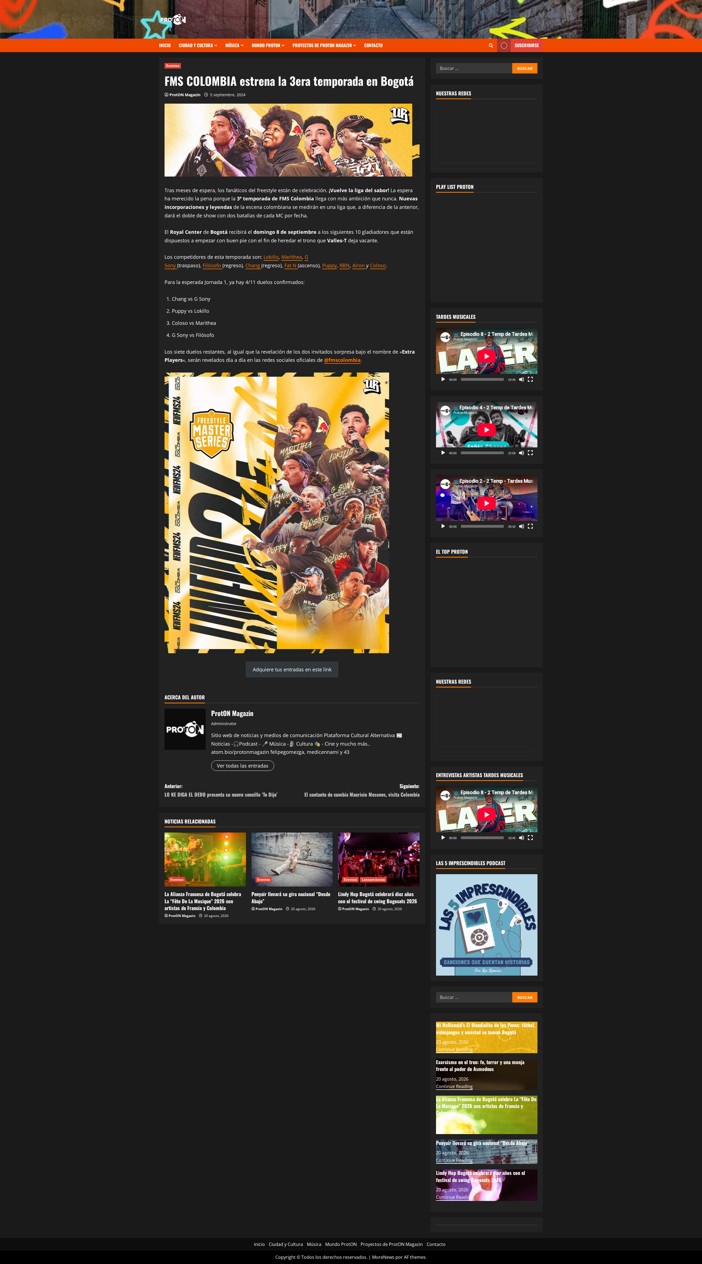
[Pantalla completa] (530, 379)
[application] (486, 356)
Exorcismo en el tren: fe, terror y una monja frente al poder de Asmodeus (480, 1065)
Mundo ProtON (266, 45)
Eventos (172, 65)
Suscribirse (527, 45)
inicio (165, 45)
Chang (253, 265)
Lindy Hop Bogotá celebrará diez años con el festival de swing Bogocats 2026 (377, 897)
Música (232, 45)
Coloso (378, 265)
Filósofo (212, 265)
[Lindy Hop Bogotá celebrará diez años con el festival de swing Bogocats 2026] (379, 860)
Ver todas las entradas (242, 765)
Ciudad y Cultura (196, 45)
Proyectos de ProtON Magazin (322, 45)
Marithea (291, 257)
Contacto (373, 45)
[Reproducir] (443, 379)
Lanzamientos (373, 879)
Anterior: (221, 790)
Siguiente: (362, 790)
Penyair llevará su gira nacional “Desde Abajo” (290, 897)
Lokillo (271, 257)
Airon (359, 265)
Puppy (329, 265)
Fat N (291, 265)
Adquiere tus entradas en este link (292, 669)
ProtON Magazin (184, 94)
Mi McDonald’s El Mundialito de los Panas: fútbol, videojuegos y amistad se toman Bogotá (485, 1028)
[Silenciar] (521, 379)
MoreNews (383, 1257)
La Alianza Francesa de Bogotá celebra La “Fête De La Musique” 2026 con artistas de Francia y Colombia (203, 900)
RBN (344, 265)
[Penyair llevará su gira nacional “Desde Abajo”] (292, 860)
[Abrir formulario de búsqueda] (491, 45)
